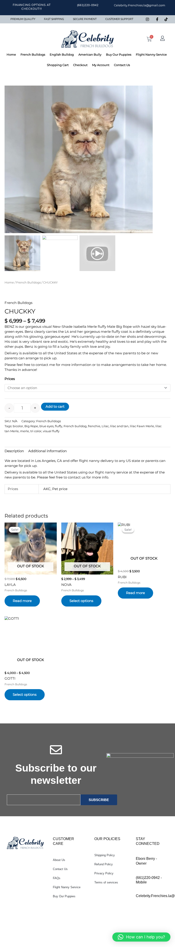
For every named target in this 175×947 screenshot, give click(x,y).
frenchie (94, 426)
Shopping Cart (58, 65)
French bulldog (75, 426)
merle (24, 431)
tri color (35, 431)
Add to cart (55, 406)
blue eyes (46, 426)
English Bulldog (62, 54)
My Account (100, 65)
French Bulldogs (33, 54)
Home (11, 54)
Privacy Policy (103, 873)
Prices (10, 379)
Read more (22, 601)
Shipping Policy (104, 855)
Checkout (80, 65)
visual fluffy (51, 431)
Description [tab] (14, 451)
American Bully (89, 54)
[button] (147, 161)
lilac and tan (119, 426)
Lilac (105, 426)
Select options (81, 601)
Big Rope (31, 426)
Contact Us (122, 65)
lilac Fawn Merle (142, 426)
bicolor (18, 426)
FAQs (56, 878)
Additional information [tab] (47, 451)
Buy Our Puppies (118, 54)
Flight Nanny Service (151, 54)
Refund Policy (103, 864)
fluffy (58, 426)
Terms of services (106, 882)
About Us (59, 860)
